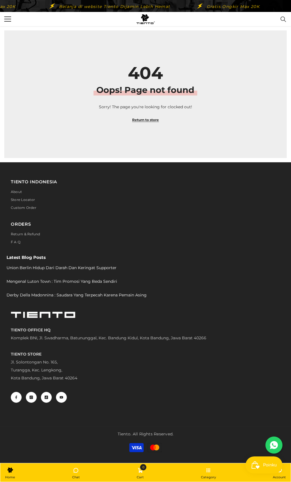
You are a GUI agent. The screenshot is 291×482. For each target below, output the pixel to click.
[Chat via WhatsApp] (273, 445)
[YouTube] (61, 397)
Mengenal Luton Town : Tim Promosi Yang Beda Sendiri (62, 281)
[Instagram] (31, 397)
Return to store (145, 120)
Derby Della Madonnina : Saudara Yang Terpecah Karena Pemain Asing (77, 295)
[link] (140, 472)
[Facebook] (16, 397)
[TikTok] (46, 397)
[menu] (7, 19)
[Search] (283, 19)
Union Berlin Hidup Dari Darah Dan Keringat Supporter (62, 267)
